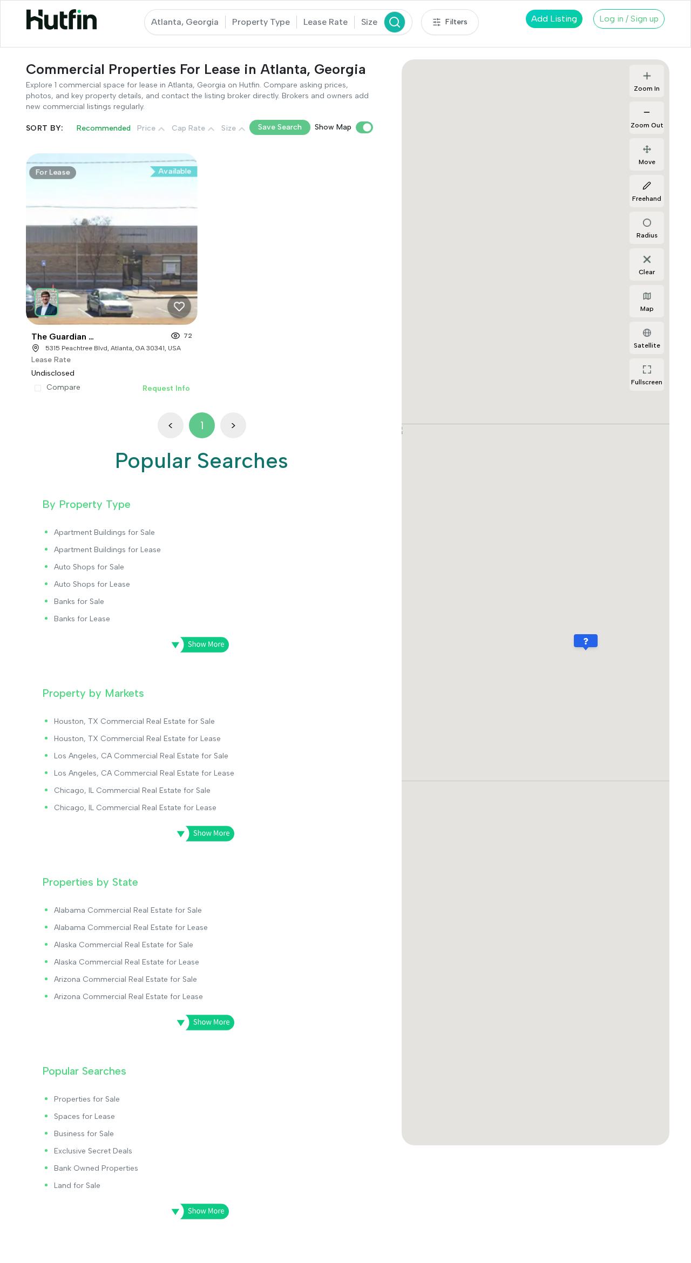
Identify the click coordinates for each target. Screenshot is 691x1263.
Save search (280, 127)
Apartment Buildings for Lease (107, 549)
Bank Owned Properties (96, 1168)
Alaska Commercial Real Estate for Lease (126, 962)
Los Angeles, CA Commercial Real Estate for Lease (144, 773)
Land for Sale (77, 1185)
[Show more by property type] (196, 645)
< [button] (170, 425)
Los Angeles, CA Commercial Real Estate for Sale (141, 755)
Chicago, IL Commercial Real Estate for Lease (135, 807)
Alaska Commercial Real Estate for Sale (123, 944)
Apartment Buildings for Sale (104, 532)
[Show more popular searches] (196, 1211)
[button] (48, 300)
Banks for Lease (82, 618)
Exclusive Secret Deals (93, 1151)
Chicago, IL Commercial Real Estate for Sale (132, 790)
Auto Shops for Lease (92, 584)
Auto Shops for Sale (89, 567)
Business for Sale (84, 1133)
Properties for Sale (87, 1099)
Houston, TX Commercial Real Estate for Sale (134, 721)
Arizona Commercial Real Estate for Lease (128, 996)
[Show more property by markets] (202, 834)
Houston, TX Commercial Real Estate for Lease (137, 738)
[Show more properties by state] (202, 1022)
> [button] (233, 425)
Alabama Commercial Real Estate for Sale (128, 910)
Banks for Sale (79, 601)
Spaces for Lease (84, 1116)
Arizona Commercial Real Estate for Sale (125, 979)
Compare (63, 387)
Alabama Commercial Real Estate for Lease (131, 927)
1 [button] (202, 425)
